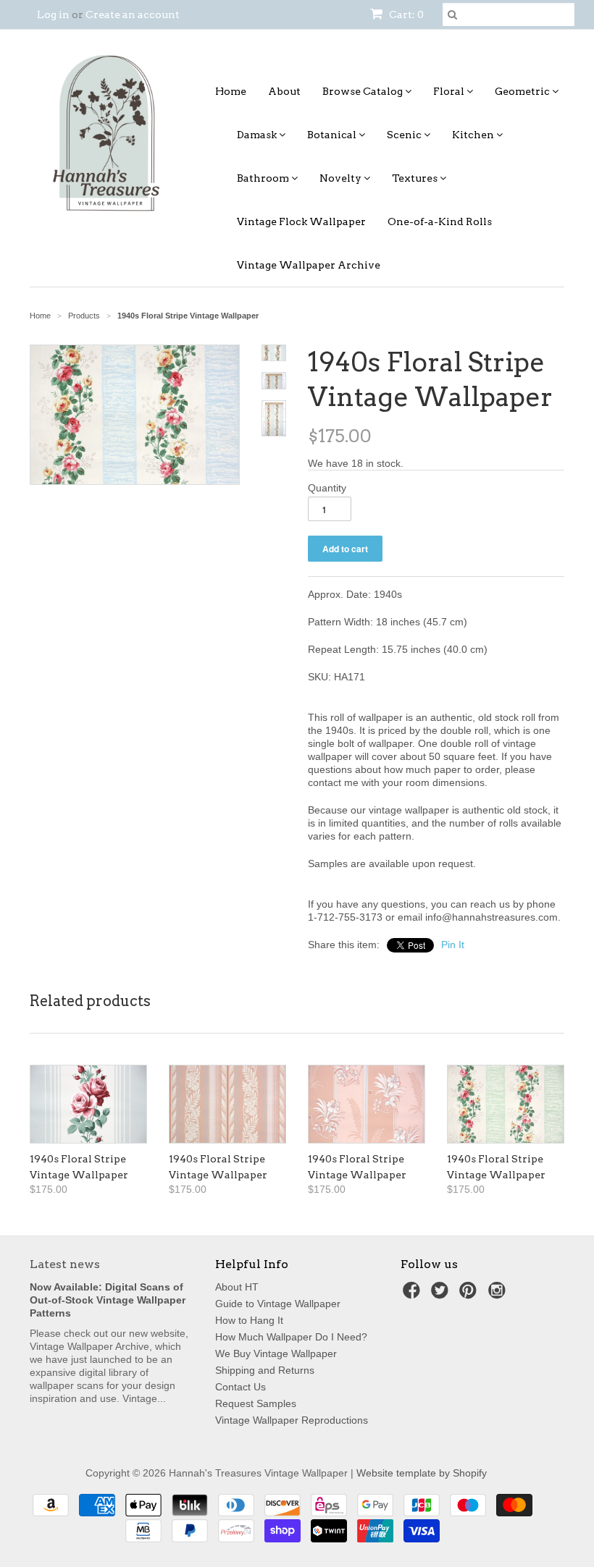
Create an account (132, 14)
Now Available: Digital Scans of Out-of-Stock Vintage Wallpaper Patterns (107, 1300)
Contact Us (240, 1387)
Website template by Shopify (421, 1473)
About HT (237, 1287)
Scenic (405, 134)
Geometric (523, 91)
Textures (416, 178)
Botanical (333, 134)
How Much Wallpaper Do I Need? (291, 1337)
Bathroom (264, 178)
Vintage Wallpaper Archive (308, 265)
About (284, 91)
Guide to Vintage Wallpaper (277, 1303)
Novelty (341, 178)
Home (230, 91)
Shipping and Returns (264, 1370)
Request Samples (255, 1403)
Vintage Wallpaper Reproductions (291, 1420)
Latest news (65, 1264)
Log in (53, 14)
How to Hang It (249, 1320)
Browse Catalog (363, 91)
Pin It (452, 944)
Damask (258, 134)
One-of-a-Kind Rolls (440, 221)
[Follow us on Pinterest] (470, 1294)
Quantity (327, 488)
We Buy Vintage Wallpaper (276, 1353)
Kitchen (474, 134)
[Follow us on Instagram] (499, 1294)
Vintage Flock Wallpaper (301, 221)
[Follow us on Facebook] (413, 1294)
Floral (450, 91)
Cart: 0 (405, 14)
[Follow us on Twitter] (442, 1294)
